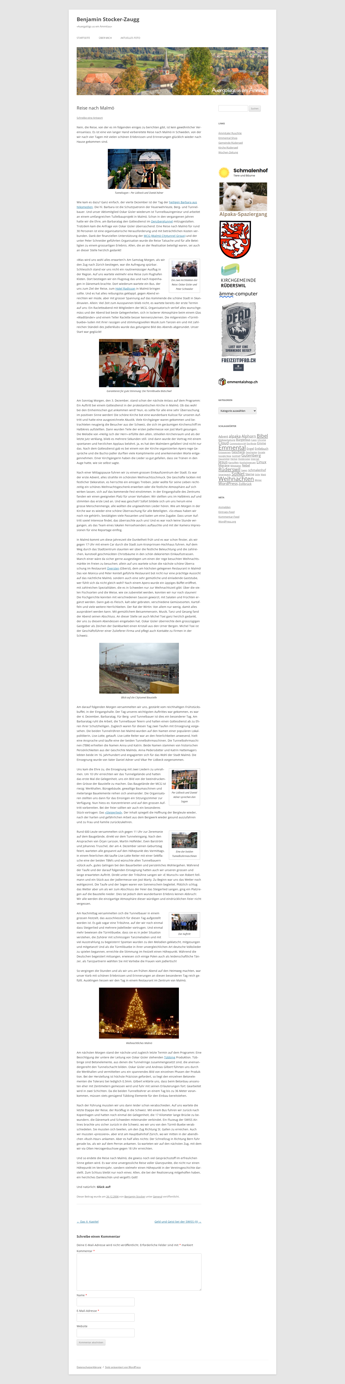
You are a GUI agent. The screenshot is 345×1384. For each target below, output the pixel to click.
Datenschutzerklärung (89, 1367)
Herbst (233, 459)
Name (82, 1295)
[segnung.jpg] (184, 788)
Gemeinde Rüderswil (230, 143)
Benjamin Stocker (134, 1196)
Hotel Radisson (125, 288)
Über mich (105, 38)
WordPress (228, 483)
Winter (258, 480)
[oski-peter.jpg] (184, 275)
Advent (223, 436)
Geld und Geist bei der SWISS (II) (178, 1221)
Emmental (232, 448)
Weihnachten (236, 479)
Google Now (224, 456)
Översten (113, 568)
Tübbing (169, 1057)
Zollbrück (245, 484)
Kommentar (86, 1251)
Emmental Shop (227, 138)
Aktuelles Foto (130, 38)
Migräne (224, 465)
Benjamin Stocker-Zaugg (108, 19)
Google (261, 452)
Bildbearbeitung (226, 440)
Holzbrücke (244, 459)
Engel (250, 449)
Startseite (83, 38)
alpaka (235, 436)
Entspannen (224, 452)
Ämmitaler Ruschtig (230, 133)
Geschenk (238, 452)
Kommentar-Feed (228, 517)
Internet (255, 459)
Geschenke (251, 452)
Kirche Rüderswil (228, 147)
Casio (254, 440)
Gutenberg (251, 455)
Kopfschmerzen (248, 462)
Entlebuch (261, 449)
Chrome (262, 440)
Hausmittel (224, 459)
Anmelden (224, 507)
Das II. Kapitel (88, 1221)
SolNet (238, 474)
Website (82, 1326)
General (157, 1196)
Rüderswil (229, 469)
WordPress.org (227, 521)
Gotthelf (236, 456)
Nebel (246, 465)
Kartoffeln (233, 462)
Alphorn (249, 436)
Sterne (249, 474)
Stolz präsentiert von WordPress (123, 1367)
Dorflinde (251, 443)
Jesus (223, 461)
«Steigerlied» (113, 812)
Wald (263, 474)
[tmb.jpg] (184, 847)
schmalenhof (257, 470)
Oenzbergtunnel (162, 221)
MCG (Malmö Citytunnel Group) (164, 236)
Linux (261, 461)
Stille (257, 474)
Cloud (223, 442)
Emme (261, 443)
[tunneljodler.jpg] (184, 929)
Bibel (262, 435)
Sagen (244, 470)
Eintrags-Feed (226, 512)
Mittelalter (235, 465)
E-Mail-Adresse (88, 1311)
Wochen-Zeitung (228, 152)
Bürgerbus (243, 440)
